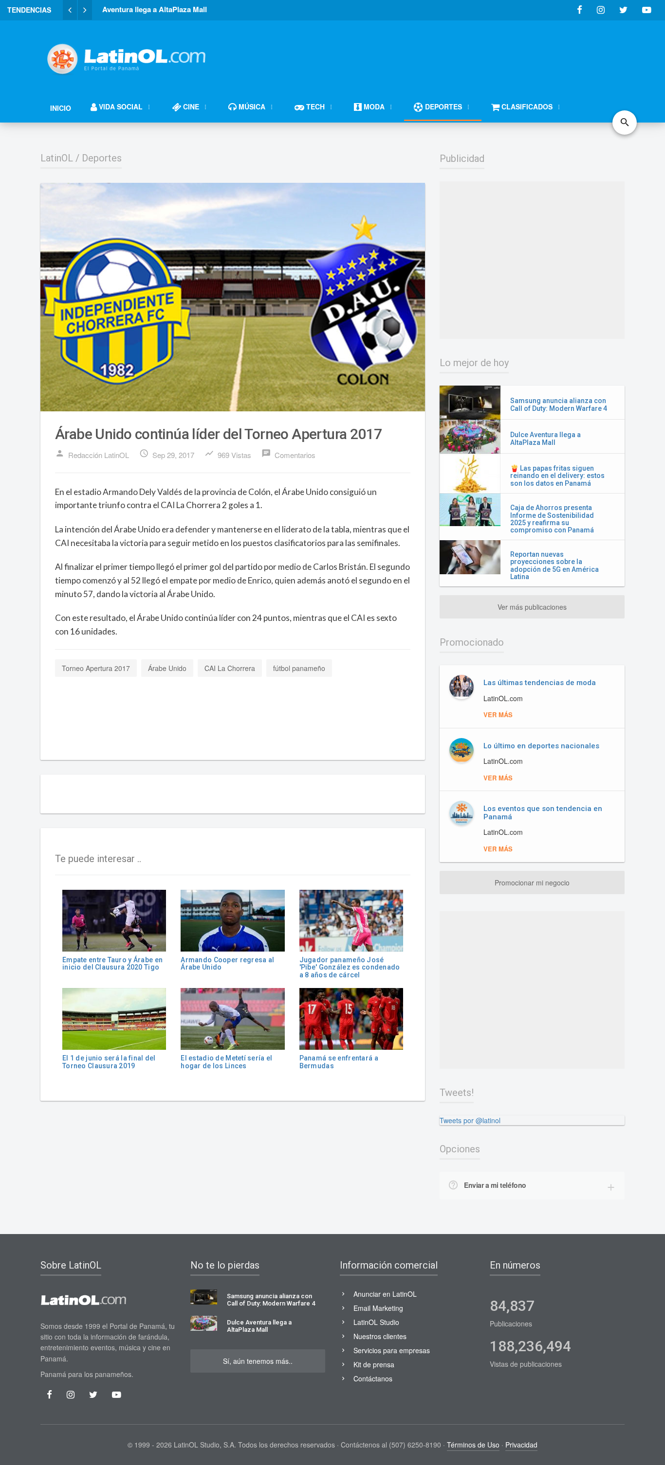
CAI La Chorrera (229, 668)
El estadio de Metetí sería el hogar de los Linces (226, 1061)
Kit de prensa (373, 1364)
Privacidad (521, 1444)
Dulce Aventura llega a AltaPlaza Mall (545, 438)
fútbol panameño (299, 668)
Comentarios (288, 454)
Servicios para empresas (391, 1350)
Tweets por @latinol (470, 1120)
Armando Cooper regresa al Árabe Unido (227, 963)
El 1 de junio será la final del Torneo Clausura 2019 (109, 1061)
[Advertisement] (447, 54)
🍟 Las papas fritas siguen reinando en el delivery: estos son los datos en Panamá (557, 475)
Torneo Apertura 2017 (96, 668)
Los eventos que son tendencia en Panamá (542, 812)
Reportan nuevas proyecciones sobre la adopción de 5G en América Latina (554, 565)
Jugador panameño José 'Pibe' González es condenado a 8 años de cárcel (349, 967)
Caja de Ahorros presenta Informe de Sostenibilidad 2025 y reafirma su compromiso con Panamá (552, 519)
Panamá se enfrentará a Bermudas (338, 1061)
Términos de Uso (473, 1444)
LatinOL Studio (376, 1322)
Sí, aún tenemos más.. (258, 1361)
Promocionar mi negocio (532, 882)
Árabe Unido (167, 668)
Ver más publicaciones (532, 607)
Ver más (498, 714)
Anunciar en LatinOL (385, 1294)
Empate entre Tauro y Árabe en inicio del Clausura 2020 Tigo (112, 963)
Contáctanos (372, 1378)
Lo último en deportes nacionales (541, 745)
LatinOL (56, 158)
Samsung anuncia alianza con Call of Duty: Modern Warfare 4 (558, 404)
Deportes (102, 158)
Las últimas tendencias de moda (539, 682)
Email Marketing (378, 1308)
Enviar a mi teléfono (495, 1185)
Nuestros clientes (379, 1336)
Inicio (60, 108)
